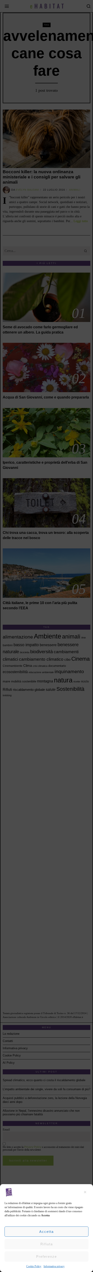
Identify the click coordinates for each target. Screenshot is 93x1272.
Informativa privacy (54, 1266)
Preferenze (46, 1256)
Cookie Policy (33, 1266)
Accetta (46, 1232)
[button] (86, 1192)
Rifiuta (46, 1244)
